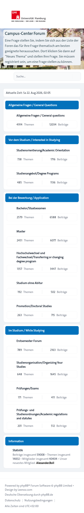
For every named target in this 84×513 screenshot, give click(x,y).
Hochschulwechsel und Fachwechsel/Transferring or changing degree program (40, 257)
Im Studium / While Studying (26, 330)
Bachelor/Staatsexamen (31, 208)
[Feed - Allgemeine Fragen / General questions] (73, 115)
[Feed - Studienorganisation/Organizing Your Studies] (73, 363)
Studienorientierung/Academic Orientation (43, 150)
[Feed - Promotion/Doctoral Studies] (73, 306)
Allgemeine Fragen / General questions (41, 115)
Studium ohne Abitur (30, 283)
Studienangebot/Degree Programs (38, 173)
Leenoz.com (25, 490)
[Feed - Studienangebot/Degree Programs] (73, 173)
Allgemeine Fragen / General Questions (33, 105)
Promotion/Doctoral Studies (34, 306)
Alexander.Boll (45, 463)
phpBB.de (47, 495)
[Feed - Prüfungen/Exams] (73, 388)
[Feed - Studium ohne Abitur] (73, 282)
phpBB (24, 486)
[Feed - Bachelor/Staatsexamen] (73, 208)
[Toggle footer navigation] (5, 475)
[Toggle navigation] (79, 14)
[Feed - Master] (73, 231)
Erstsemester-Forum (29, 341)
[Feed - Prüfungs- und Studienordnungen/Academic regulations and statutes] (73, 411)
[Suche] (69, 76)
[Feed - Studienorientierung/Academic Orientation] (73, 150)
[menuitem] (12, 500)
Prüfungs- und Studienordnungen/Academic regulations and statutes (42, 414)
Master (21, 231)
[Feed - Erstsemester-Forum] (73, 340)
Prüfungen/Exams (28, 388)
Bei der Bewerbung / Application (29, 198)
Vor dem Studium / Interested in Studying (34, 140)
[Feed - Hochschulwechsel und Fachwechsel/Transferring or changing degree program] (73, 254)
